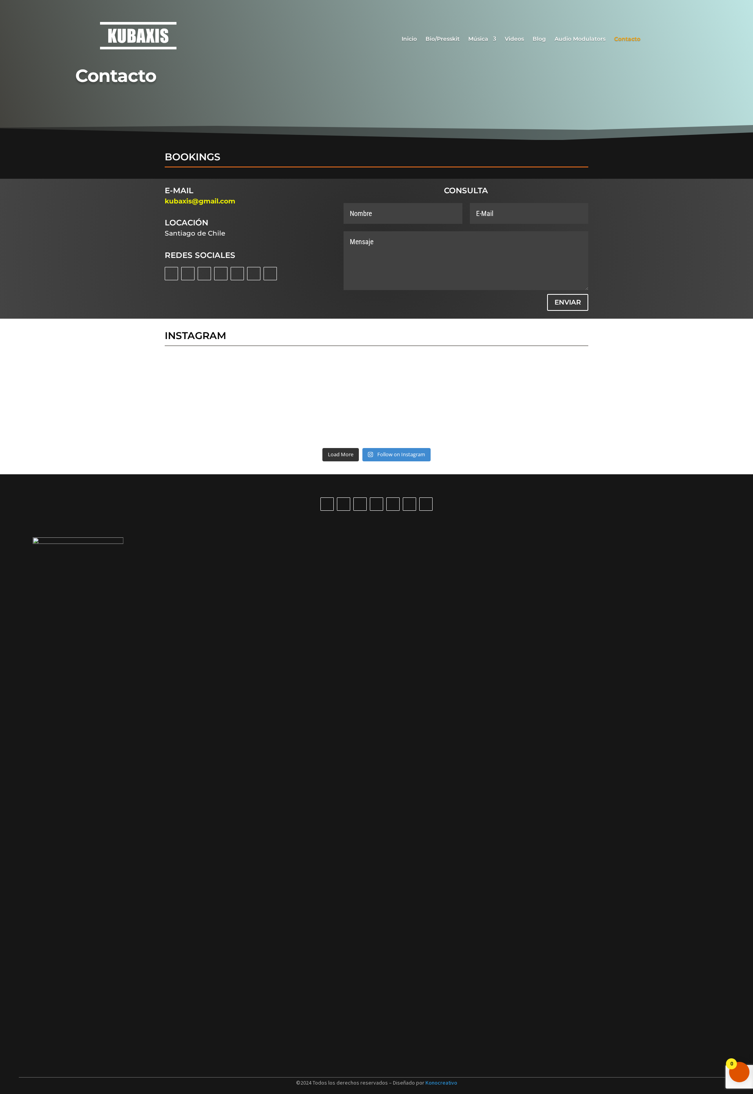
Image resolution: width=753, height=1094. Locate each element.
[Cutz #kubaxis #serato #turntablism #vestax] (198, 422)
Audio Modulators (580, 39)
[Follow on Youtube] (220, 273)
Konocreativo (441, 1082)
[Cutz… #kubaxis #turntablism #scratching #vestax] (270, 422)
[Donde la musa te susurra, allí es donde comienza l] (483, 422)
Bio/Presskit (443, 39)
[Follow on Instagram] (171, 273)
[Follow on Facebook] (188, 273)
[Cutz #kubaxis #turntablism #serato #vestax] (554, 381)
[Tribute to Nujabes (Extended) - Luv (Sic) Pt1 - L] (270, 381)
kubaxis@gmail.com (200, 201)
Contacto (627, 39)
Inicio (409, 39)
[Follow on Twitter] (204, 273)
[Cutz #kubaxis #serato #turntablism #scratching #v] (412, 381)
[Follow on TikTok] (237, 273)
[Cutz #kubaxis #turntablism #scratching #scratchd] (341, 422)
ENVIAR (568, 302)
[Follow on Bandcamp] (253, 273)
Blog (539, 39)
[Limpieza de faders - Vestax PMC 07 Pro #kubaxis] (198, 381)
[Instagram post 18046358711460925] (554, 422)
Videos (514, 39)
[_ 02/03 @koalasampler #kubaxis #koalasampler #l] (412, 422)
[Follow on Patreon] (270, 273)
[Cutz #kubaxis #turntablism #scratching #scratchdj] (483, 381)
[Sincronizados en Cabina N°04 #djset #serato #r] (341, 381)
